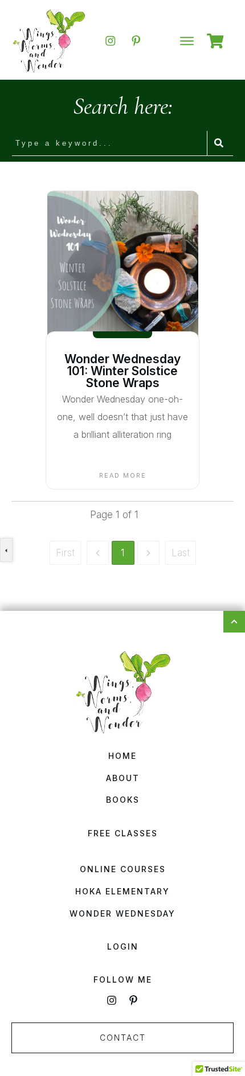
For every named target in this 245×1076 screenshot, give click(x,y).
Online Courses (123, 869)
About (123, 778)
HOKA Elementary (122, 891)
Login (122, 946)
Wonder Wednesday (122, 913)
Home (122, 756)
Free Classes (123, 833)
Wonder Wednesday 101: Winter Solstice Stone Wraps (122, 371)
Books (123, 799)
